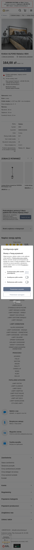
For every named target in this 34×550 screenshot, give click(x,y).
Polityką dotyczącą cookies (19, 258)
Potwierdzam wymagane (17, 294)
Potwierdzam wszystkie (17, 289)
